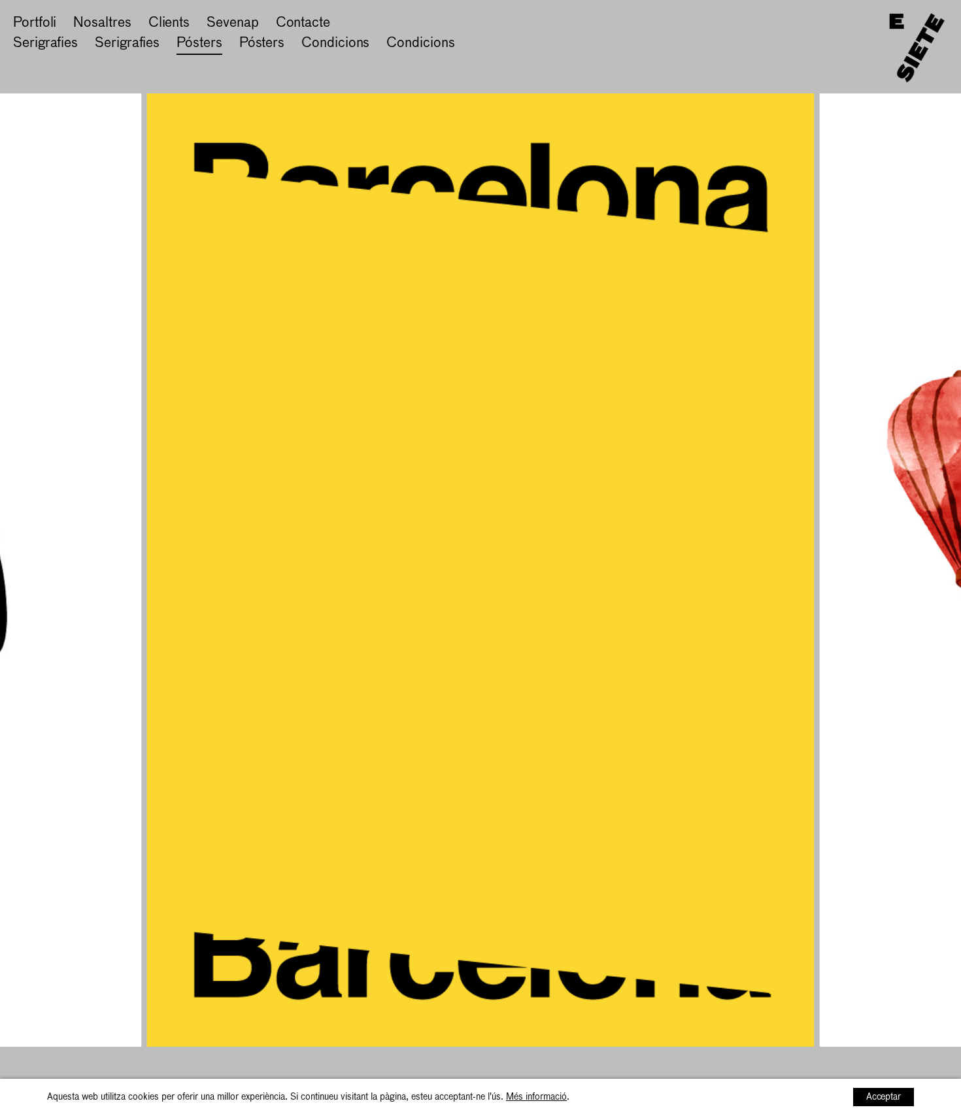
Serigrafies (45, 43)
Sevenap (232, 23)
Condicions (335, 43)
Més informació (536, 1097)
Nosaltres (102, 23)
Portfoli (34, 23)
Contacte (303, 23)
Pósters (199, 43)
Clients (169, 23)
